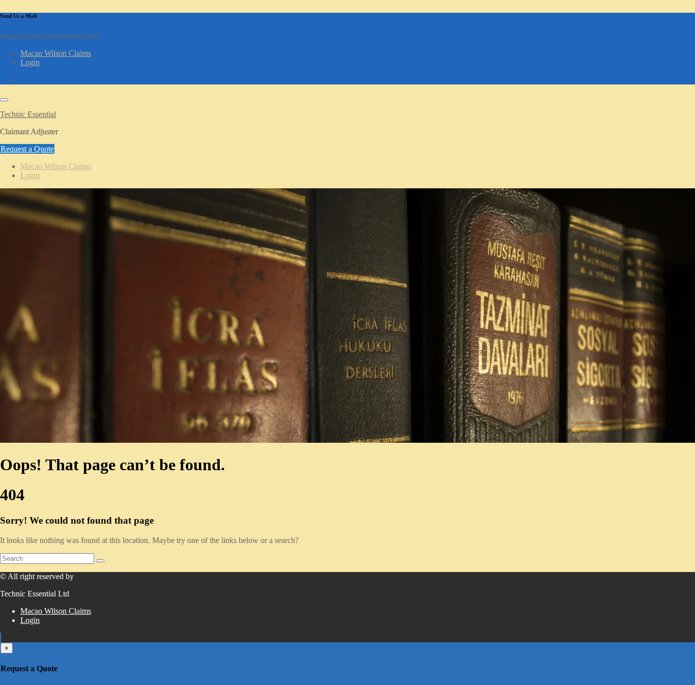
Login (30, 62)
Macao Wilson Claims (55, 53)
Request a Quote (27, 149)
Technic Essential (28, 114)
